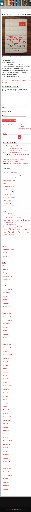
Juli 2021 (5, 392)
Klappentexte (17, 80)
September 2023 (7, 320)
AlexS (6, 80)
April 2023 (6, 330)
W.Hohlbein (13, 234)
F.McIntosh (11, 218)
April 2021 (6, 403)
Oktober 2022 (6, 351)
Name (4, 107)
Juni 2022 (5, 365)
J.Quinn (5, 223)
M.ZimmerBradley (19, 224)
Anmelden (5, 269)
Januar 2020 (6, 437)
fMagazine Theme (10, 509)
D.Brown (18, 216)
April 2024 (6, 299)
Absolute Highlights (9, 172)
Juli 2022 (5, 361)
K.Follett (16, 222)
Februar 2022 (6, 375)
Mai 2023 (5, 327)
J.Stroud (9, 222)
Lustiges (6, 194)
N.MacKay (6, 227)
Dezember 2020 (7, 417)
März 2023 (6, 334)
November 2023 (7, 317)
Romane (6, 203)
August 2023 (6, 324)
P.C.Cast (19, 227)
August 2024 (6, 293)
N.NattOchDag (12, 227)
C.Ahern (25, 214)
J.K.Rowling (25, 220)
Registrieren (6, 266)
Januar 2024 (6, 310)
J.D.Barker (17, 220)
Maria (5, 150)
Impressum (6, 256)
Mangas (25, 225)
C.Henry (8, 216)
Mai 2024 (5, 296)
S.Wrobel (5, 232)
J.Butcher (12, 220)
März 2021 (6, 406)
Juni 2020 (5, 423)
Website (4, 115)
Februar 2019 (6, 461)
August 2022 (6, 358)
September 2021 (7, 386)
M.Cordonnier (12, 225)
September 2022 (7, 355)
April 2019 (6, 454)
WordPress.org (6, 279)
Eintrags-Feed (6, 273)
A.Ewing (20, 214)
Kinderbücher (7, 186)
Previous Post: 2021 (8, 125)
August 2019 (6, 444)
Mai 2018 (5, 479)
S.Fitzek (5, 82)
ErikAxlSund (6, 218)
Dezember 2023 (7, 313)
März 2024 (6, 303)
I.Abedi (5, 220)
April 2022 (6, 368)
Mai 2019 (5, 451)
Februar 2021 (6, 410)
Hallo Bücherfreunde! (8, 253)
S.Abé (27, 227)
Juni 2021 (5, 396)
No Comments (18, 56)
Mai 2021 (5, 399)
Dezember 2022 (7, 344)
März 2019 (6, 458)
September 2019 (7, 441)
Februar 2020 (6, 434)
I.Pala (8, 220)
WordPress (22, 509)
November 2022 (7, 348)
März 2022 (6, 372)
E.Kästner (24, 216)
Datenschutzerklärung (8, 249)
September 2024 (7, 289)
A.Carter (11, 214)
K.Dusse (13, 222)
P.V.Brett (24, 227)
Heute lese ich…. (8, 180)
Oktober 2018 (6, 472)
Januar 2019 (6, 465)
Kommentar (5, 93)
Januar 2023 (6, 341)
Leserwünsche (7, 192)
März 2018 (6, 485)
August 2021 (6, 389)
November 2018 (7, 468)
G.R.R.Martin (24, 217)
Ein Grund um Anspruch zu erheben (19, 163)
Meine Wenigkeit (8, 197)
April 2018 (6, 482)
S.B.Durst (5, 229)
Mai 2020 (5, 427)
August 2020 (6, 420)
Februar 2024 (6, 306)
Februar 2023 (6, 337)
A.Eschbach (16, 214)
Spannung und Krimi (9, 206)
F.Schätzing (18, 218)
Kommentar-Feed (7, 276)
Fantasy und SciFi (8, 178)
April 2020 (6, 430)
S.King (21, 229)
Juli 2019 (5, 448)
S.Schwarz (26, 229)
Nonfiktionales (8, 200)
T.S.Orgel (26, 232)
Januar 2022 (6, 379)
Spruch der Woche (16, 232)
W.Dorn (9, 234)
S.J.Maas (17, 229)
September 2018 (7, 475)
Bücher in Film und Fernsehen (12, 175)
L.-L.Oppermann (27, 222)
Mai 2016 (5, 489)
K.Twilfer (21, 223)
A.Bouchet (5, 214)
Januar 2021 (6, 413)
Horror (5, 183)
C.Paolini (13, 216)
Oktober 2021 (6, 382)
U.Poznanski (5, 234)
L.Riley (5, 225)
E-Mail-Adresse (6, 111)
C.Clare (4, 216)
